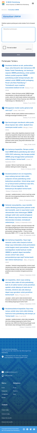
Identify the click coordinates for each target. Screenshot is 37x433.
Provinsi (15, 391)
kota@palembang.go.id (11, 372)
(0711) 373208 (8, 375)
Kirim (18, 54)
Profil (3, 387)
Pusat (14, 387)
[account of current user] (32, 3)
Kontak (4, 397)
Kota (14, 394)
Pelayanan (4, 391)
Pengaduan (5, 394)
